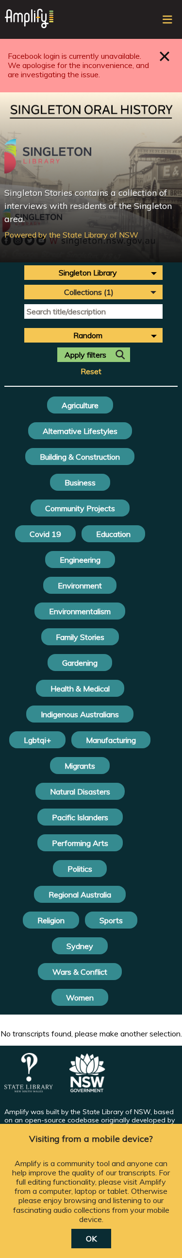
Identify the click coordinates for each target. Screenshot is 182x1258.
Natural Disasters (80, 791)
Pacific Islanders (80, 817)
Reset (91, 371)
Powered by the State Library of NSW (71, 235)
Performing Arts (80, 843)
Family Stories (80, 637)
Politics (79, 869)
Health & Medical (80, 688)
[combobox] (93, 272)
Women (80, 997)
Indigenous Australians (80, 714)
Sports (111, 920)
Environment (80, 585)
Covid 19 (45, 534)
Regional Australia (80, 894)
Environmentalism (80, 611)
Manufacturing (111, 740)
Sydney (79, 946)
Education (113, 534)
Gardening (80, 663)
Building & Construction (80, 457)
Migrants (80, 766)
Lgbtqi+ (37, 740)
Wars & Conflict (79, 972)
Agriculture (80, 405)
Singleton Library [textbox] (88, 272)
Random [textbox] (87, 335)
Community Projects (80, 508)
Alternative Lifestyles (80, 431)
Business (80, 482)
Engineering (80, 560)
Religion (51, 920)
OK (91, 1238)
